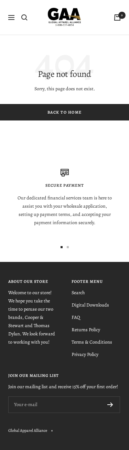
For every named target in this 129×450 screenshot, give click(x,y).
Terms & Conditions (92, 342)
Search (78, 292)
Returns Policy (86, 329)
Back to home (64, 112)
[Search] (24, 17)
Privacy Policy (85, 354)
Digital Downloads (90, 305)
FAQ (76, 317)
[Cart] (117, 17)
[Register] (110, 404)
